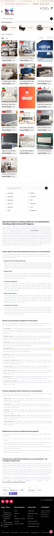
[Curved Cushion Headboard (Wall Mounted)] (27, 141)
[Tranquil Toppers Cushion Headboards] (9, 71)
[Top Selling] (4, 28)
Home (2, 34)
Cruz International (34, 230)
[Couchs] (22, 28)
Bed (15, 516)
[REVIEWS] (52, 348)
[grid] (2, 38)
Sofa (15, 511)
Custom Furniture (32, 521)
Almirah (16, 513)
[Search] (46, 188)
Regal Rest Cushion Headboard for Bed (44, 104)
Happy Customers (33, 513)
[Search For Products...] (51, 18)
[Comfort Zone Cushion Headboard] (9, 164)
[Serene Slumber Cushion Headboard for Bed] (9, 118)
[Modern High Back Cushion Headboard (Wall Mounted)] (45, 118)
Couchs (30, 27)
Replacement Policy (33, 526)
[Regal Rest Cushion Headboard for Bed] (45, 95)
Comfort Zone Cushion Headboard (9, 174)
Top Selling (12, 27)
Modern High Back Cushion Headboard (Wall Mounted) (45, 127)
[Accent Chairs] (40, 28)
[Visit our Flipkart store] (39, 490)
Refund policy (5, 532)
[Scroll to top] (51, 531)
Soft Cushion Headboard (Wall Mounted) (44, 150)
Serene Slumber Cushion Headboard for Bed (9, 127)
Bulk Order (30, 518)
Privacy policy (14, 532)
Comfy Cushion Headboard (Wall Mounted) (27, 58)
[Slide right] (52, 29)
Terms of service (25, 532)
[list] (6, 38)
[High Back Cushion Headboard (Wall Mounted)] (9, 141)
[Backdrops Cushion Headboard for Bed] (9, 95)
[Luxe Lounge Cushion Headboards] (27, 71)
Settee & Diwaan (19, 524)
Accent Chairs (48, 27)
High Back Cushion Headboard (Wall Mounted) (9, 150)
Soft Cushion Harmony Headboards (44, 81)
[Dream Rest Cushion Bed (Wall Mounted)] (27, 118)
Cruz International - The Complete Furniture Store (13, 482)
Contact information (46, 532)
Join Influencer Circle (34, 524)
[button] (2, 11)
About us (30, 516)
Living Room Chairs (19, 518)
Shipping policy (35, 532)
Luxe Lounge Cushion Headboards (26, 81)
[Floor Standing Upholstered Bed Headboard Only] (9, 48)
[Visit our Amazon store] (32, 490)
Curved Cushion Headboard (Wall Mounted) (27, 150)
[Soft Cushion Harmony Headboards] (45, 71)
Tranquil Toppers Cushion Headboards (9, 81)
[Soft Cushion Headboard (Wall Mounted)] (45, 141)
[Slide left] (2, 29)
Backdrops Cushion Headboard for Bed (9, 104)
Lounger (16, 521)
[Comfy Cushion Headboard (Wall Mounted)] (27, 48)
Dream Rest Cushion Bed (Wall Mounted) (26, 127)
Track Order (31, 511)
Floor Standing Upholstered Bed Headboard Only (9, 58)
